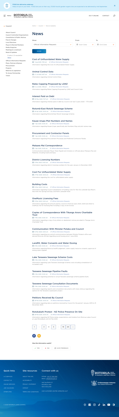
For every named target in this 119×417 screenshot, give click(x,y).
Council (8, 26)
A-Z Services (8, 376)
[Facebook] (89, 404)
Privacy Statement (29, 384)
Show (34, 40)
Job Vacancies (9, 388)
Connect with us (50, 371)
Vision (8, 75)
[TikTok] (99, 404)
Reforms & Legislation (13, 70)
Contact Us (8, 380)
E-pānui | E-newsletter (15, 55)
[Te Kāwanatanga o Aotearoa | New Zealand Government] (103, 383)
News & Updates (11, 52)
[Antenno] (85, 404)
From (77, 40)
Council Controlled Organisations (17, 35)
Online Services (9, 384)
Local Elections (11, 42)
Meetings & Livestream (13, 50)
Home (34, 25)
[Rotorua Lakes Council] (103, 373)
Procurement (10, 65)
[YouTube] (109, 404)
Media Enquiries (11, 47)
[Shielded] (113, 404)
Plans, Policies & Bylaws (14, 63)
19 (63, 327)
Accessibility (27, 380)
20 (68, 327)
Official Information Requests (16, 60)
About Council (10, 32)
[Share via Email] (39, 336)
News (9, 57)
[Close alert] (114, 5)
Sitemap (25, 388)
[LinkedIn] (104, 404)
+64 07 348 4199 (52, 376)
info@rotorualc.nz (51, 378)
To (97, 40)
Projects (8, 68)
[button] (7, 16)
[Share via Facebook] (34, 336)
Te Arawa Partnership (13, 73)
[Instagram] (94, 404)
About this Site (28, 376)
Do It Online (94, 15)
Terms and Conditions (31, 391)
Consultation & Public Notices (16, 37)
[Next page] (73, 327)
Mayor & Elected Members (15, 45)
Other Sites (8, 391)
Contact (105, 15)
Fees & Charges (11, 40)
